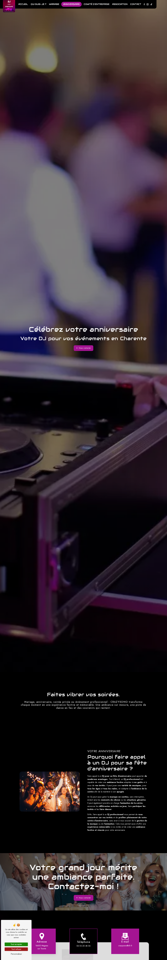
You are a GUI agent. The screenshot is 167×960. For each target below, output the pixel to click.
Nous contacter (85, 348)
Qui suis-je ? (38, 4)
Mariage (54, 4)
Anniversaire (71, 4)
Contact (135, 4)
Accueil (23, 4)
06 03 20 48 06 (83, 945)
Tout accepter (16, 944)
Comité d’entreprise (96, 4)
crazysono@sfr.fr (125, 945)
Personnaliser (16, 954)
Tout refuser (16, 949)
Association (120, 4)
